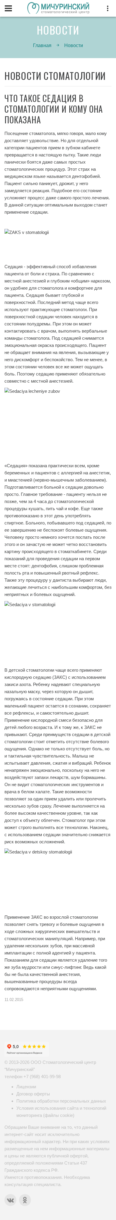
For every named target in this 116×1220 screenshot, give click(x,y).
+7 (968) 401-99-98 (42, 1076)
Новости (73, 45)
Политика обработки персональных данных (61, 1100)
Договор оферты (33, 1093)
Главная (42, 45)
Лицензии (26, 1086)
